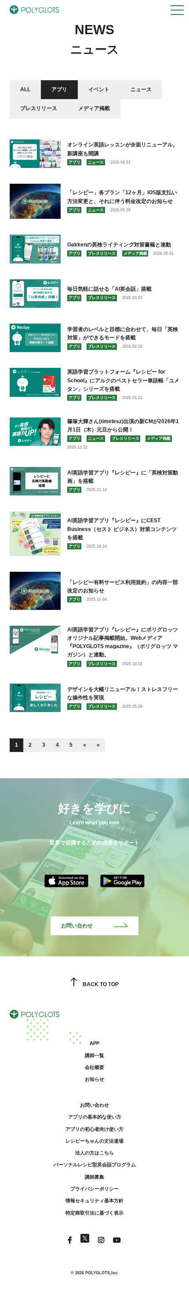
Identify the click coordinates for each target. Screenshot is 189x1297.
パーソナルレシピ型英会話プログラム (95, 1164)
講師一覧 (94, 1055)
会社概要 (94, 1067)
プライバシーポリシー (94, 1188)
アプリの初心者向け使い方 (94, 1129)
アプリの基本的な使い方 (94, 1116)
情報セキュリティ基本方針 (94, 1200)
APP (94, 1043)
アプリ (59, 89)
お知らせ (94, 1079)
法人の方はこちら (94, 1152)
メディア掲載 (94, 108)
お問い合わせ (77, 926)
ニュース (141, 89)
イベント (98, 89)
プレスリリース (38, 108)
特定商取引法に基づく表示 (94, 1212)
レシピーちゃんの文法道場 (94, 1141)
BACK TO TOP (100, 984)
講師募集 (94, 1176)
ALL (25, 89)
